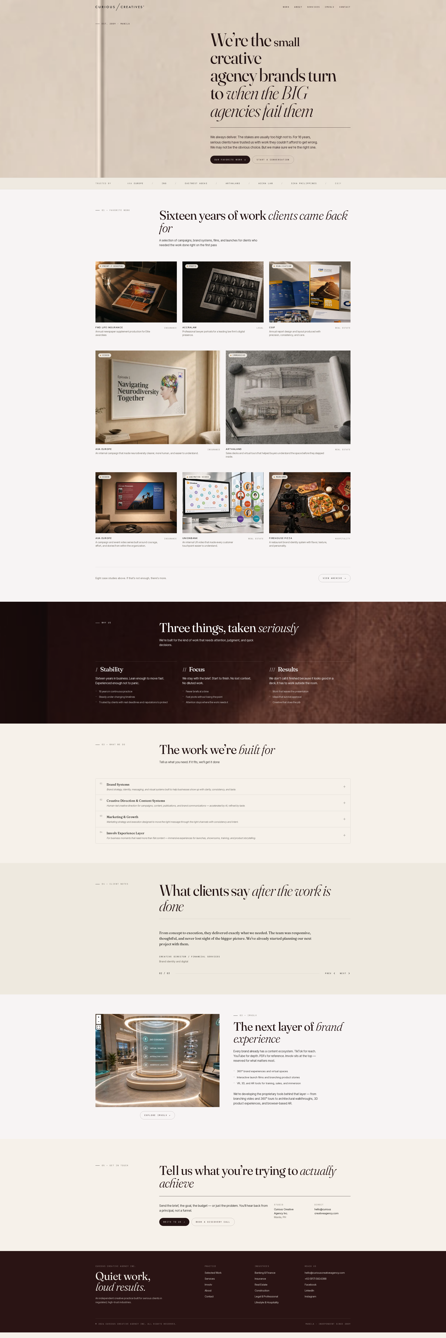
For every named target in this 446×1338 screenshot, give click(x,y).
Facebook (310, 1284)
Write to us (174, 1222)
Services (313, 7)
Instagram (310, 1296)
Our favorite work (230, 159)
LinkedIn (309, 1290)
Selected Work (213, 1272)
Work (286, 7)
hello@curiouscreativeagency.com (325, 1272)
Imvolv (329, 7)
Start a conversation (273, 159)
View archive (334, 578)
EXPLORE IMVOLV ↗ (157, 1115)
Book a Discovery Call (213, 1222)
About (298, 7)
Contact (345, 7)
